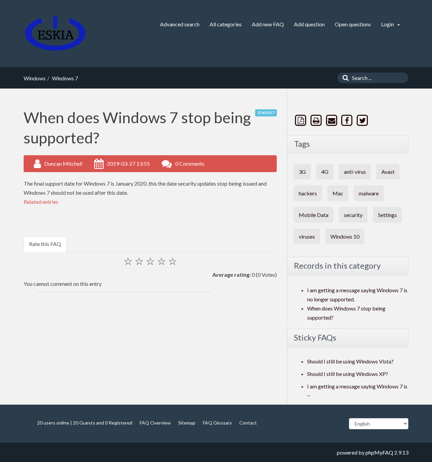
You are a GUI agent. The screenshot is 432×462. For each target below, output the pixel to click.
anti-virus (355, 171)
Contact (248, 423)
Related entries (41, 201)
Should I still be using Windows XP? (347, 374)
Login (388, 24)
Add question (309, 24)
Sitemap (186, 423)
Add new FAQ (268, 24)
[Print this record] (317, 120)
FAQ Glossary (217, 423)
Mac (337, 193)
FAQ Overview (155, 423)
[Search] (344, 78)
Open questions (353, 24)
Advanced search (179, 24)
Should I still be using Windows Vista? (350, 361)
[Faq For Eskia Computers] (55, 33)
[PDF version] (301, 120)
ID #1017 (266, 112)
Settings (387, 215)
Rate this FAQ (45, 244)
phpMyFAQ (379, 452)
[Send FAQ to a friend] (332, 120)
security (353, 215)
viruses (307, 236)
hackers (308, 193)
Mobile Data (313, 215)
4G (324, 171)
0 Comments (190, 163)
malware (369, 193)
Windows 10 (344, 236)
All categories (226, 24)
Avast (388, 171)
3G (302, 171)
